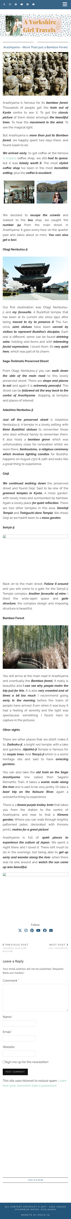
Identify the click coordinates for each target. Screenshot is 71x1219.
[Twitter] (4, 4)
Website (9, 1047)
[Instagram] (10, 4)
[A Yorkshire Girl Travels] (35, 18)
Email (7, 1032)
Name (8, 1017)
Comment (11, 980)
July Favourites (58, 946)
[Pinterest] (16, 4)
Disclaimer (48, 1209)
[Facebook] (28, 4)
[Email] (33, 4)
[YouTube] (22, 4)
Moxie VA (44, 1215)
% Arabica (9, 158)
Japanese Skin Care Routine (16, 948)
